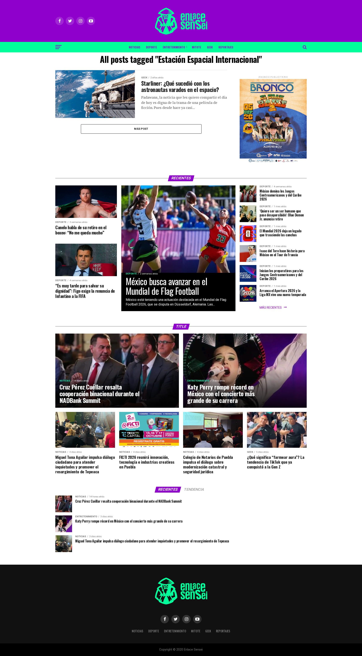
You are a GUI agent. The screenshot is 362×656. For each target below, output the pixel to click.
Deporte (151, 47)
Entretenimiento (174, 47)
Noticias (134, 47)
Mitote (196, 47)
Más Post (141, 128)
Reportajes (225, 47)
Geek (210, 47)
